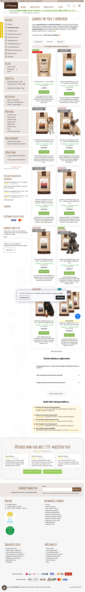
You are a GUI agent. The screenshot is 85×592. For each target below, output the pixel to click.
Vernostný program (52, 550)
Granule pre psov (13, 27)
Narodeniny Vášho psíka (53, 556)
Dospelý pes (12, 69)
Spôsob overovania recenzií (53, 516)
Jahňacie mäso (13, 119)
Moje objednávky (11, 560)
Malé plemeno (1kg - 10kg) (16, 82)
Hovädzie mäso (13, 115)
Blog (47, 562)
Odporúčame (38, 42)
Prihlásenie (9, 562)
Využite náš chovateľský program (45, 421)
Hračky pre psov (12, 53)
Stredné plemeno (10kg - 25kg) (16, 85)
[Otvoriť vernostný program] (4, 587)
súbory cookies (58, 293)
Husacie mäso (12, 117)
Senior (10, 71)
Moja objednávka (50, 522)
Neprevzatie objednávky (52, 512)
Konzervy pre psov (13, 37)
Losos (10, 129)
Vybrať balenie (44, 92)
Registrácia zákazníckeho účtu (14, 556)
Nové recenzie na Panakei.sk (32, 472)
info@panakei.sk (12, 504)
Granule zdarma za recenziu (54, 554)
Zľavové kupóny (50, 560)
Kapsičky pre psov (13, 40)
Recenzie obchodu (11, 548)
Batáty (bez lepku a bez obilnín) (16, 144)
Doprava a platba (73, 430)
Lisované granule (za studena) (16, 160)
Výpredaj (10, 57)
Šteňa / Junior (12, 67)
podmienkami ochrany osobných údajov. (16, 245)
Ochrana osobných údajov (53, 518)
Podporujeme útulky (52, 558)
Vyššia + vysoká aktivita (15, 104)
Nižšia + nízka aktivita (14, 100)
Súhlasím (60, 298)
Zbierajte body (40, 425)
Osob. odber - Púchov (51, 508)
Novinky (10, 24)
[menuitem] (23, 7)
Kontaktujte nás (40, 409)
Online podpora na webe (14, 506)
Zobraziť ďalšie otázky (56, 394)
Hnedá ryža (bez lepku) (15, 141)
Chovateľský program (52, 552)
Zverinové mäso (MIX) (15, 131)
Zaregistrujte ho (40, 416)
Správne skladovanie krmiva (14, 552)
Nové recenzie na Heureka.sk (52, 472)
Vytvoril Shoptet (76, 587)
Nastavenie (24, 298)
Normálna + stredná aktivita (16, 102)
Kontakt (47, 505)
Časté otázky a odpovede (13, 550)
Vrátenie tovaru (49, 524)
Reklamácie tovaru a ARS (52, 520)
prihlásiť (82, 1)
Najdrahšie (60, 42)
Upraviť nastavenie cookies (43, 587)
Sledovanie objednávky (52, 510)
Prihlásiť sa (9, 250)
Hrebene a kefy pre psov (15, 50)
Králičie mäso (12, 124)
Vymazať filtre (15, 167)
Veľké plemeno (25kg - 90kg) (15, 89)
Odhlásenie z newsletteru (13, 558)
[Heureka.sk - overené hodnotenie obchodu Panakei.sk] (10, 518)
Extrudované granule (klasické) (16, 156)
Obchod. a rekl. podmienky (53, 514)
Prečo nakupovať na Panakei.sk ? (15, 554)
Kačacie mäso (12, 122)
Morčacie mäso (13, 126)
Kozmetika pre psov (13, 47)
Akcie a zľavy (50, 548)
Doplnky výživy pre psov (14, 34)
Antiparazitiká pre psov (14, 44)
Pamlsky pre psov (13, 31)
